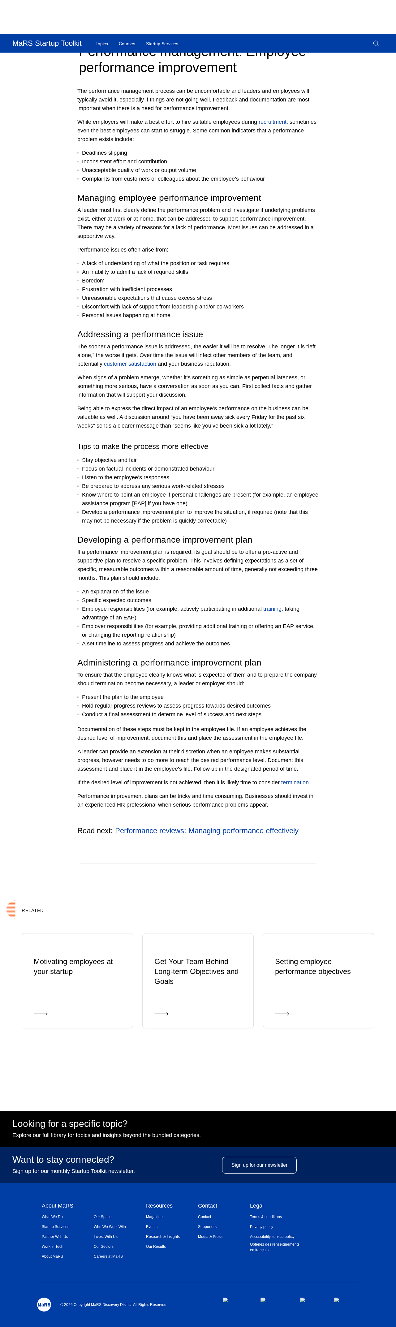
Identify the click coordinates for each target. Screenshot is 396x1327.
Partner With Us (55, 1236)
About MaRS (57, 1206)
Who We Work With (110, 1227)
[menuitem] (68, 1217)
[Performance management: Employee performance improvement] (289, 873)
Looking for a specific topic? (70, 1123)
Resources (159, 1206)
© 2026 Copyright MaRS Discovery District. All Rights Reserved (113, 1305)
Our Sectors (104, 1246)
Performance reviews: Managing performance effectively (207, 830)
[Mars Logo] (44, 1305)
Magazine (154, 1217)
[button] (376, 43)
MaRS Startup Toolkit (47, 43)
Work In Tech (52, 1246)
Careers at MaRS (108, 1256)
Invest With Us (106, 1236)
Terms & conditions (266, 1217)
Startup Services (55, 1227)
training (272, 609)
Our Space (103, 1217)
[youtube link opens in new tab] (346, 1300)
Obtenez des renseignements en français (274, 1247)
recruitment (272, 122)
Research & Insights (163, 1236)
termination (295, 782)
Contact (207, 1206)
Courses (127, 43)
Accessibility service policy (272, 1236)
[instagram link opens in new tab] (275, 1300)
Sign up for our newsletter (259, 1165)
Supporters (207, 1227)
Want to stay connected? (63, 1159)
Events (151, 1227)
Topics (102, 43)
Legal (257, 1206)
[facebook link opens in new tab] (236, 1300)
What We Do (52, 1217)
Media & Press (210, 1236)
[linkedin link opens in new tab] (312, 1300)
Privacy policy (261, 1227)
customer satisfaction (130, 364)
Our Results (156, 1246)
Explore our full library (39, 1135)
